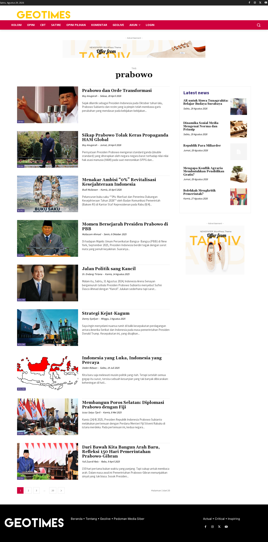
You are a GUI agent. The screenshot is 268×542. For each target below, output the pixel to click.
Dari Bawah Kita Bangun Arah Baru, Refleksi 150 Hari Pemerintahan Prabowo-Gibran (121, 452)
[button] (258, 25)
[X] (260, 3)
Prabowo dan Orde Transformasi (117, 90)
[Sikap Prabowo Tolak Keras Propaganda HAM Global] (47, 149)
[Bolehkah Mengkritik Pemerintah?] (238, 196)
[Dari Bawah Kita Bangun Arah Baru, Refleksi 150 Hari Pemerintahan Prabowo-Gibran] (47, 461)
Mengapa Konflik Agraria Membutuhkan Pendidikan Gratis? (203, 171)
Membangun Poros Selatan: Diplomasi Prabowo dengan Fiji (123, 405)
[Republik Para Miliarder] (238, 151)
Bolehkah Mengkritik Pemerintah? (199, 192)
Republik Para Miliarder (202, 146)
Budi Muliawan (90, 189)
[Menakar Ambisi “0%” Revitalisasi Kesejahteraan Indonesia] (47, 194)
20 (53, 490)
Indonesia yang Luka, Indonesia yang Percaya (122, 360)
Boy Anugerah (89, 96)
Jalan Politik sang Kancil (109, 268)
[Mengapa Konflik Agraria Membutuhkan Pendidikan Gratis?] (238, 174)
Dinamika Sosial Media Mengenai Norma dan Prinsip (200, 126)
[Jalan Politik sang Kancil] (47, 283)
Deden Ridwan (89, 368)
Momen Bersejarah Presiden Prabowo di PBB (125, 226)
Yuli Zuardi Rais (90, 461)
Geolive (105, 519)
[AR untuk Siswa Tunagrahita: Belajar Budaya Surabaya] (238, 106)
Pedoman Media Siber (129, 519)
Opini (21, 121)
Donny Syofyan (90, 318)
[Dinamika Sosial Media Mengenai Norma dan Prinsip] (238, 129)
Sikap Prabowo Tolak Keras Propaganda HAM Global (125, 137)
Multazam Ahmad (91, 234)
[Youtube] (265, 3)
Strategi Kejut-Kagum (105, 313)
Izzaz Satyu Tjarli (91, 412)
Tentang (92, 519)
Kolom (21, 300)
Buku (21, 210)
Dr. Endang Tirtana (92, 274)
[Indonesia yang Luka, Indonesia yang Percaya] (47, 372)
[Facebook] (249, 3)
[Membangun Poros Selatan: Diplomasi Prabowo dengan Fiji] (47, 416)
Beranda (77, 519)
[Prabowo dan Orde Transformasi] (47, 104)
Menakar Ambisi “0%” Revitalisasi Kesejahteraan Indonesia (119, 182)
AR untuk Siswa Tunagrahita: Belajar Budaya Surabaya (205, 102)
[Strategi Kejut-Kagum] (47, 327)
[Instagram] (255, 3)
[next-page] (61, 490)
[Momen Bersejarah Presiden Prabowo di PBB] (47, 238)
